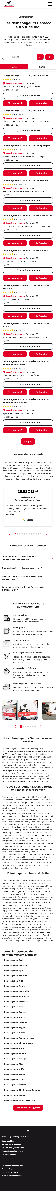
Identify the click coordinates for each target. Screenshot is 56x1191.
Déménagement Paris (13, 960)
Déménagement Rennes (15, 1012)
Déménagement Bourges (15, 1095)
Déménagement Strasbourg (16, 996)
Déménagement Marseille (15, 965)
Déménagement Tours (14, 1048)
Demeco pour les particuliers (15, 1137)
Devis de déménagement (11, 1144)
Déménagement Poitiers (15, 1084)
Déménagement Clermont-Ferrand (19, 1043)
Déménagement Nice (13, 981)
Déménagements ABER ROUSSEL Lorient (25, 76)
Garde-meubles (8, 1141)
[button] (9, 534)
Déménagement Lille (13, 1007)
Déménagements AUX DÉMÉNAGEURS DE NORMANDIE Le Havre (26, 401)
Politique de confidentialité (12, 1165)
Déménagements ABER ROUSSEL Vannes (25, 250)
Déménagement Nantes (14, 986)
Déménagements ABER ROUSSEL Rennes (25, 180)
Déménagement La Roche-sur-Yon (19, 1100)
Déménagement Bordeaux (16, 1001)
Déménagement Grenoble (15, 1022)
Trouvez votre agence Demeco (13, 1148)
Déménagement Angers (14, 1027)
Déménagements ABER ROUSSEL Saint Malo (27, 215)
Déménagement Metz (13, 1064)
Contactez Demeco (9, 1154)
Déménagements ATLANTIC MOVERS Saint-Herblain (26, 287)
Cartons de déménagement (12, 1151)
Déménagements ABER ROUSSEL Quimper (26, 145)
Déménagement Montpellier (16, 991)
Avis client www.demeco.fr (12, 1175)
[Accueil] (9, 4)
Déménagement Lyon (13, 970)
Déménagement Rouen (14, 1074)
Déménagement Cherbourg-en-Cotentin (22, 1090)
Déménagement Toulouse (15, 975)
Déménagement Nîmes (14, 1033)
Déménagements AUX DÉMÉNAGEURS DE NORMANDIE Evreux (26, 363)
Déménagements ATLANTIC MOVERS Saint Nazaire (26, 325)
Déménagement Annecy (15, 1053)
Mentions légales (8, 1169)
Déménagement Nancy (14, 1079)
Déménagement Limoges (15, 1058)
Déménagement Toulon (14, 1017)
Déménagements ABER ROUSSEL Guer (24, 110)
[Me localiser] (49, 57)
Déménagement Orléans (15, 1069)
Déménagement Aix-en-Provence (19, 1038)
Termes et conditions (10, 1172)
